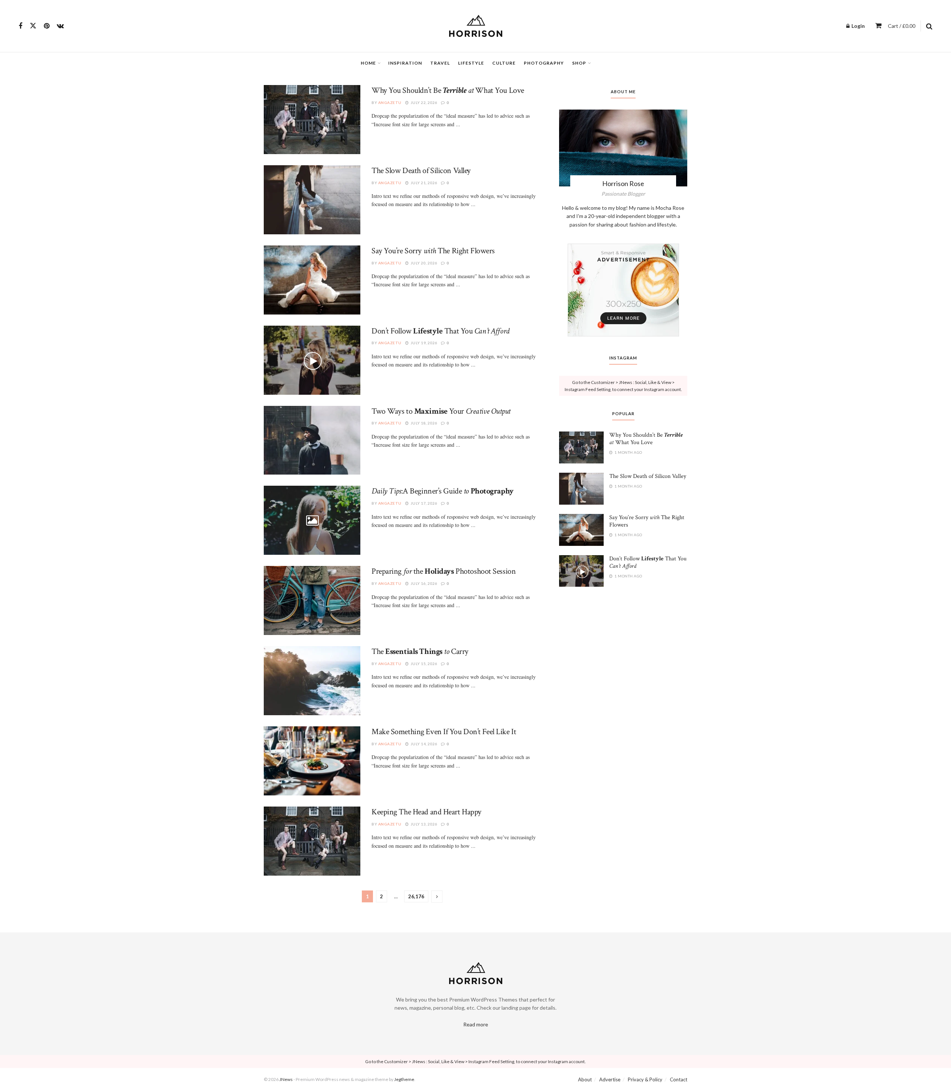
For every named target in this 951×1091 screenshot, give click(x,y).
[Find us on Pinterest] (46, 26)
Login (857, 26)
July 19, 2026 (423, 343)
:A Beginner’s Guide (442, 491)
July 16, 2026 (423, 583)
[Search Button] (929, 26)
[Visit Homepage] (475, 26)
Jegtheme (404, 1079)
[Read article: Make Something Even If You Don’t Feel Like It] (312, 760)
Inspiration (405, 63)
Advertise (609, 1079)
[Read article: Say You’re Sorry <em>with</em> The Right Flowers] (312, 280)
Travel (440, 63)
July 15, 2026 (423, 663)
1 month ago (628, 452)
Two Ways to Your (440, 411)
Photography (544, 63)
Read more (475, 1024)
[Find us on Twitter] (33, 26)
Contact (678, 1079)
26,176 (416, 896)
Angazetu (390, 102)
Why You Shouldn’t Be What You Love (447, 90)
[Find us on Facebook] (20, 26)
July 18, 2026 (423, 423)
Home (368, 63)
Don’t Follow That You (440, 331)
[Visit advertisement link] (623, 290)
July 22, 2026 (423, 102)
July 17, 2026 (423, 503)
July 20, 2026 (423, 263)
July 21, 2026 (423, 182)
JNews (286, 1079)
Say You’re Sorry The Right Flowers (433, 250)
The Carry (419, 651)
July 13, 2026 (423, 824)
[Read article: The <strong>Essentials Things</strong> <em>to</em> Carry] (312, 680)
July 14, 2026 (423, 744)
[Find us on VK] (60, 26)
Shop (579, 63)
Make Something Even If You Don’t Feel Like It (443, 731)
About (585, 1079)
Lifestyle (471, 63)
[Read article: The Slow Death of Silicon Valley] (312, 199)
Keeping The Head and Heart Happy (426, 812)
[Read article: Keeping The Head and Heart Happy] (312, 841)
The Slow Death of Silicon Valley (421, 170)
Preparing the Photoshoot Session (443, 571)
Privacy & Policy (645, 1079)
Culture (504, 63)
